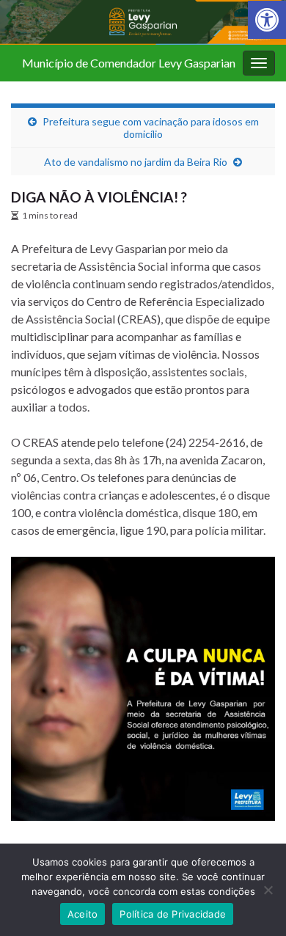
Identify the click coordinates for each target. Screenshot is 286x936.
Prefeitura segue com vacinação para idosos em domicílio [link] (151, 127)
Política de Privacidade (173, 914)
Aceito (82, 914)
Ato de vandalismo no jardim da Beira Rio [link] (135, 162)
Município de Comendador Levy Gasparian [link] (128, 63)
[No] (267, 889)
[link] (267, 20)
